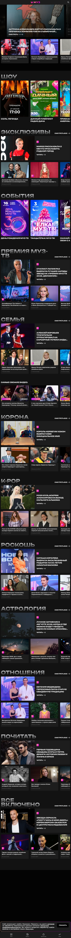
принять (63, 925)
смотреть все (61, 133)
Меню (11, 936)
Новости (27, 936)
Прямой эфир (43, 936)
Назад (60, 936)
